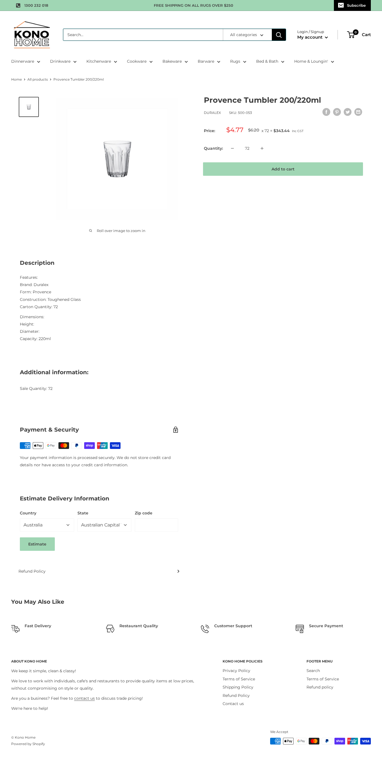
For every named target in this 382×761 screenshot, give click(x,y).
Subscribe (356, 5)
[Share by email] (358, 112)
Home (16, 79)
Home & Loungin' (311, 61)
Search (313, 670)
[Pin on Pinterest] (337, 112)
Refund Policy (32, 571)
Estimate (37, 544)
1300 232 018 (36, 5)
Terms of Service (239, 679)
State (82, 513)
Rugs (235, 61)
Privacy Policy (236, 670)
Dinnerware (22, 61)
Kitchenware (98, 61)
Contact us (233, 703)
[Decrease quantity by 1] (232, 148)
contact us (84, 698)
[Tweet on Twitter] (348, 112)
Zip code (143, 513)
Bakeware (172, 61)
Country (28, 513)
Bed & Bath (267, 61)
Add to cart (283, 169)
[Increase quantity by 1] (262, 148)
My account (310, 37)
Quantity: (213, 148)
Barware (206, 61)
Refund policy (319, 687)
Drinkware (60, 61)
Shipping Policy (238, 687)
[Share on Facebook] (326, 112)
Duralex (212, 113)
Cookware (137, 61)
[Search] (279, 35)
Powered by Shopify (28, 744)
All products (37, 79)
